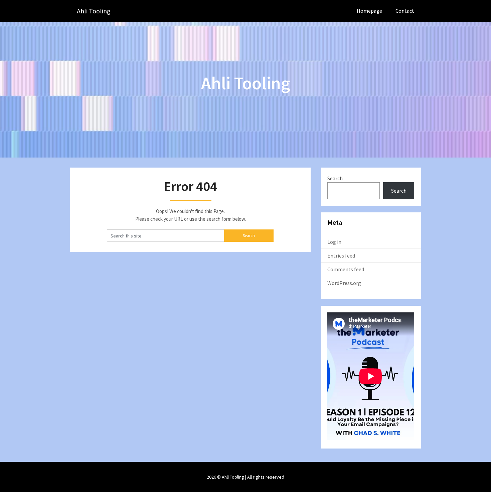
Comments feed (345, 269)
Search (335, 178)
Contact (404, 10)
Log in (334, 241)
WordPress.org (344, 283)
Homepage (369, 10)
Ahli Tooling (94, 11)
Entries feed (341, 255)
